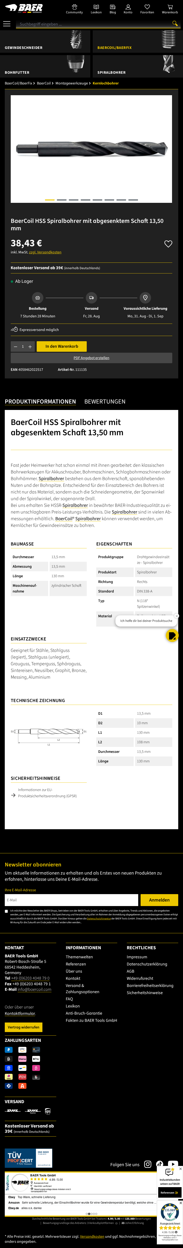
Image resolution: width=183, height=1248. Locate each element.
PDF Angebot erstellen (91, 358)
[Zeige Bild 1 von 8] (50, 199)
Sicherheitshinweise (145, 993)
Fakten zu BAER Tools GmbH (91, 1020)
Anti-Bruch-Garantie (84, 1013)
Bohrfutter (17, 72)
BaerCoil (63, 518)
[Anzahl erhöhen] (30, 346)
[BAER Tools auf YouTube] (170, 1164)
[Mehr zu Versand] (28, 1111)
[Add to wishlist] (168, 242)
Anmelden (159, 900)
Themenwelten (79, 957)
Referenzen (76, 964)
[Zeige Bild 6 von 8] (109, 199)
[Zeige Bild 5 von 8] (97, 199)
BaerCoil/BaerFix (114, 47)
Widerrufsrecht (140, 978)
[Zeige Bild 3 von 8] (73, 199)
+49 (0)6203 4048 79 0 (30, 978)
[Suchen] (175, 23)
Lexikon (73, 1006)
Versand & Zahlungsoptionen (82, 989)
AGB (130, 971)
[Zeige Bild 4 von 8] (85, 199)
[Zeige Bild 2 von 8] (61, 199)
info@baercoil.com (34, 989)
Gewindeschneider (23, 47)
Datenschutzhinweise (99, 918)
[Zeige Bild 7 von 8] (121, 199)
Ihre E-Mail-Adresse (20, 890)
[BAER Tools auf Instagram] (145, 1164)
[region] (91, 149)
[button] (172, 635)
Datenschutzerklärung (147, 964)
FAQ (69, 999)
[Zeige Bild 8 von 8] (133, 199)
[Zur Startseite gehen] (30, 8)
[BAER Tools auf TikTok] (157, 1164)
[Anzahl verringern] (15, 346)
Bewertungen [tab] (105, 401)
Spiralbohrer (111, 72)
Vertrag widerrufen (23, 1027)
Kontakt (73, 978)
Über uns (74, 971)
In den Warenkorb (62, 346)
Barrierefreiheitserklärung (150, 986)
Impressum (137, 957)
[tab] (40, 402)
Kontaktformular (20, 1014)
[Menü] (7, 22)
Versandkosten (92, 1236)
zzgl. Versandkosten (45, 252)
